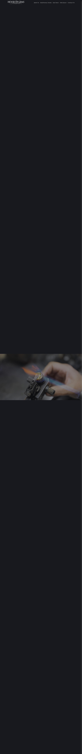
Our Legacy (63, 2)
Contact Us (71, 2)
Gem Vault (56, 2)
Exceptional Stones (46, 2)
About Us (36, 2)
